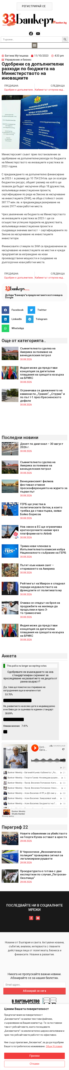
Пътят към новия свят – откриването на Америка (37, 566)
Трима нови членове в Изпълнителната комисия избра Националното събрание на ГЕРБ (43, 549)
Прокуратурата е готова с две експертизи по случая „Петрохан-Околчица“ (43, 874)
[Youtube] (38, 33)
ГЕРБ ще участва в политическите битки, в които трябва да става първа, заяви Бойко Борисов (41, 509)
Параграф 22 (15, 827)
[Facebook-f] (31, 918)
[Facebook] (31, 33)
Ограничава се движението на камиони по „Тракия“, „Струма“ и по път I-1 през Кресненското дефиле (42, 395)
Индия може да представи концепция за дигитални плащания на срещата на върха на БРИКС (42, 373)
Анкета (9, 655)
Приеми (34, 1055)
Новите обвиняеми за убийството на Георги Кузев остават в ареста (43, 835)
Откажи (34, 1063)
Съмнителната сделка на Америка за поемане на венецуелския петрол (37, 352)
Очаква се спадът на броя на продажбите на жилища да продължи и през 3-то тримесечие (40, 608)
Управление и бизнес (18, 59)
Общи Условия (54, 1046)
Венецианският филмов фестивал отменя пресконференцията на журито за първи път (43, 486)
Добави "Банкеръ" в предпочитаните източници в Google (33, 296)
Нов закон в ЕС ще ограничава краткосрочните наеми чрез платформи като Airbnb (41, 530)
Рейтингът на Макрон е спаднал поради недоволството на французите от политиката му (42, 587)
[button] (34, 45)
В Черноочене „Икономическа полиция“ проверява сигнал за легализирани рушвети (41, 855)
